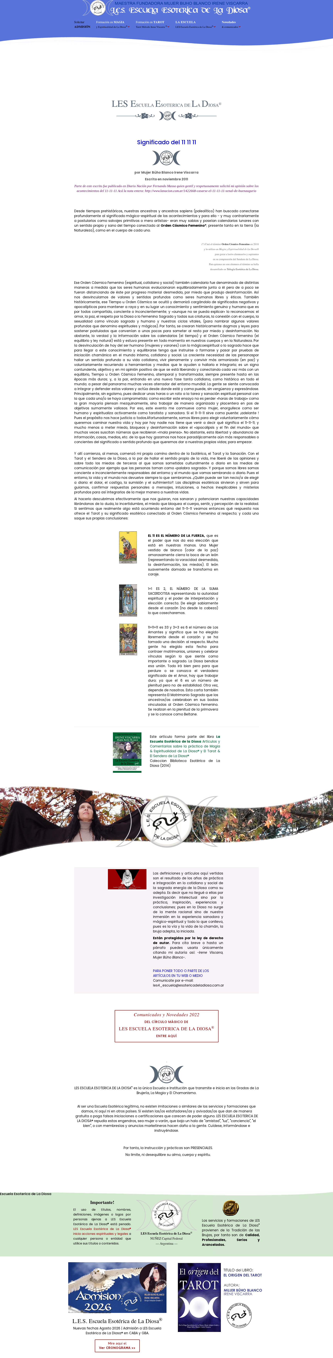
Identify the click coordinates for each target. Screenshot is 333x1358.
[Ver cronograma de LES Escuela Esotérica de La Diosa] (117, 1287)
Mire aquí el (117, 1346)
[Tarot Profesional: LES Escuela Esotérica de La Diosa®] (220, 1296)
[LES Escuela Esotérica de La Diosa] (166, 8)
